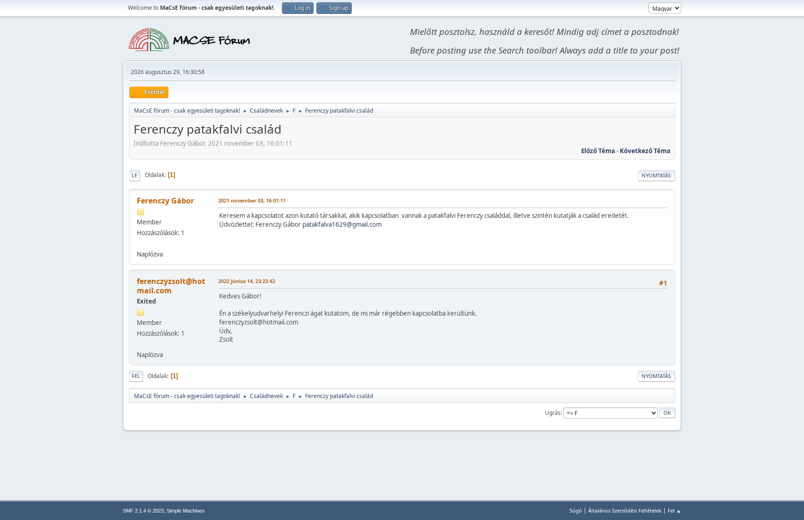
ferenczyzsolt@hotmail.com (171, 286)
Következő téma (645, 151)
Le (134, 175)
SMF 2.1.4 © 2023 (143, 510)
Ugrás (553, 412)
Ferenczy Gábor (165, 201)
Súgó (576, 510)
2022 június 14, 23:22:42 (246, 280)
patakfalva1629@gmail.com (342, 224)
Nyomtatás (656, 175)
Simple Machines (186, 510)
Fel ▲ (674, 510)
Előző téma (598, 151)
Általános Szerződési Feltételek (625, 510)
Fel (136, 375)
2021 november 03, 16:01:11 (252, 200)
